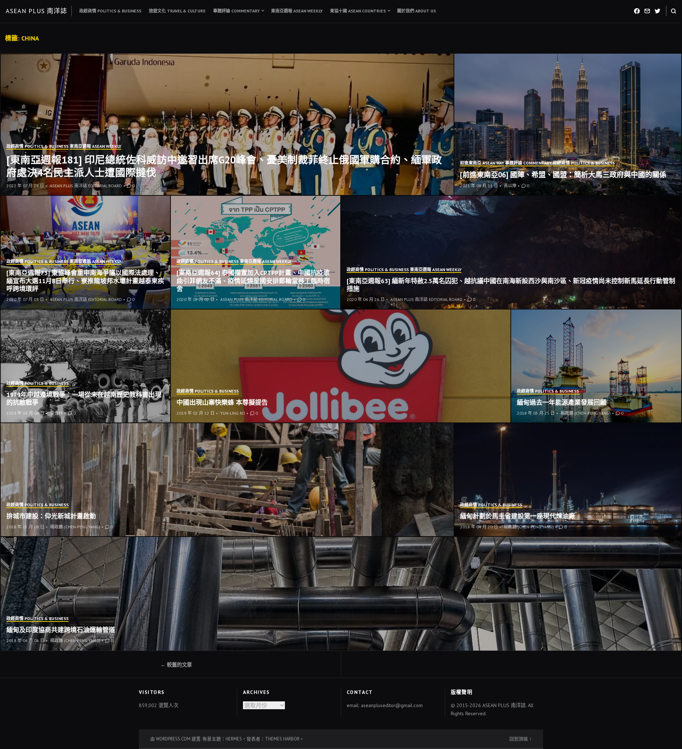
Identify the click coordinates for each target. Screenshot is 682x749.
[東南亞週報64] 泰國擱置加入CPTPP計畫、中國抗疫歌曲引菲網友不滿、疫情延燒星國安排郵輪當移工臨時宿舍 (253, 281)
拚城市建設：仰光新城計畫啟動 (51, 516)
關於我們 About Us (416, 11)
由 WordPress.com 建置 (175, 739)
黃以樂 (510, 185)
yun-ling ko (232, 413)
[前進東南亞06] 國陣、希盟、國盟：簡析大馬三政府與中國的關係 (563, 174)
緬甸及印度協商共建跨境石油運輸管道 (60, 630)
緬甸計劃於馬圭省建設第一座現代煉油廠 (517, 516)
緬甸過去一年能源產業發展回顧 (561, 402)
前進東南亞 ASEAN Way (482, 163)
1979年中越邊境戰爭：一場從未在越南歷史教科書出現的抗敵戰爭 (83, 398)
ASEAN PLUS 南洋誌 (36, 11)
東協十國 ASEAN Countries (358, 11)
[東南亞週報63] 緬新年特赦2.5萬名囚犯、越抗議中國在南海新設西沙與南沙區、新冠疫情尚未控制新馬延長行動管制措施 (511, 285)
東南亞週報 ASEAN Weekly (297, 11)
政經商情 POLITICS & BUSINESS (37, 146)
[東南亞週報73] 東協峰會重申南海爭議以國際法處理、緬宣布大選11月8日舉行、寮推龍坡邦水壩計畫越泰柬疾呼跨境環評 (85, 281)
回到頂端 (518, 739)
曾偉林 (56, 413)
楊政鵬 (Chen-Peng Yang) (586, 413)
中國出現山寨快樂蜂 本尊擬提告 (222, 402)
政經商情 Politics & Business (110, 11)
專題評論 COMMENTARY (528, 163)
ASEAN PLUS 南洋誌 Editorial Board (86, 185)
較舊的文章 (179, 665)
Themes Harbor (282, 739)
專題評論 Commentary (236, 11)
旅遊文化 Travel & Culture (177, 11)
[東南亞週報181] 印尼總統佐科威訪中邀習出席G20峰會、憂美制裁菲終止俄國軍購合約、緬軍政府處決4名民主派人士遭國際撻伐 (224, 166)
